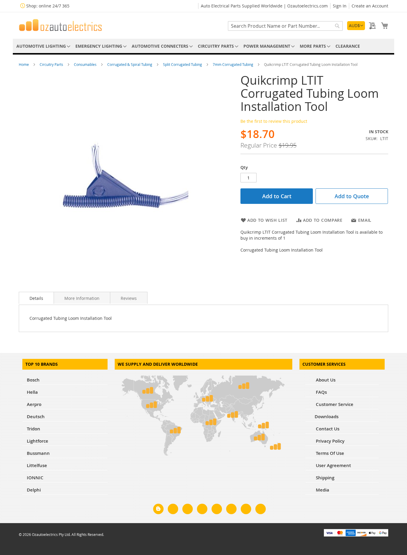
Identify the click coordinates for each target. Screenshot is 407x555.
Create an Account (370, 6)
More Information (82, 298)
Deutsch (36, 416)
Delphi (34, 490)
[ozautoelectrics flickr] (231, 510)
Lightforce (37, 441)
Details (36, 298)
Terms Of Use (329, 453)
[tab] (36, 298)
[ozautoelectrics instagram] (187, 510)
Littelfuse (37, 465)
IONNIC (35, 478)
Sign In (340, 6)
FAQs (321, 392)
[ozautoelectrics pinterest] (217, 510)
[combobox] (285, 26)
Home (24, 64)
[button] (356, 25)
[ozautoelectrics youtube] (246, 510)
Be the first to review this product (273, 121)
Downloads (326, 416)
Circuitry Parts (52, 64)
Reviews (129, 298)
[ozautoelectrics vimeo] (260, 510)
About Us (325, 380)
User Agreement (333, 465)
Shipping (324, 478)
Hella (32, 392)
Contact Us (327, 429)
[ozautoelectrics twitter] (202, 510)
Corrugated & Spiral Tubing (130, 64)
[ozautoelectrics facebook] (173, 510)
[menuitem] (42, 46)
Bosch (33, 380)
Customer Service (334, 404)
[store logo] (60, 25)
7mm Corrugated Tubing (233, 64)
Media (322, 490)
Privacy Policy (329, 441)
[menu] (203, 46)
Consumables (85, 64)
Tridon (33, 429)
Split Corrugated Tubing (183, 64)
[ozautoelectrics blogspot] (158, 509)
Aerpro (34, 404)
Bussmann (38, 453)
